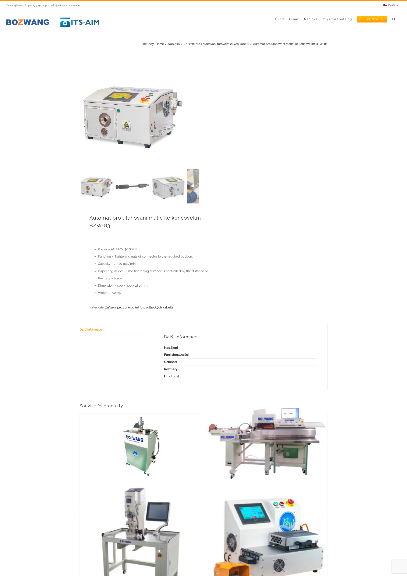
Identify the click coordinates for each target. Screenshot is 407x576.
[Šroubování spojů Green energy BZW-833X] (266, 542)
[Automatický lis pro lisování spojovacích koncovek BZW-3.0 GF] (266, 442)
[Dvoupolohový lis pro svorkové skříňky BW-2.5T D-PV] (140, 542)
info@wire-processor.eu (66, 5)
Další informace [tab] (90, 329)
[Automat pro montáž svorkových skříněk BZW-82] (140, 445)
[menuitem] (391, 5)
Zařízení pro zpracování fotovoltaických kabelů (139, 307)
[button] (393, 19)
